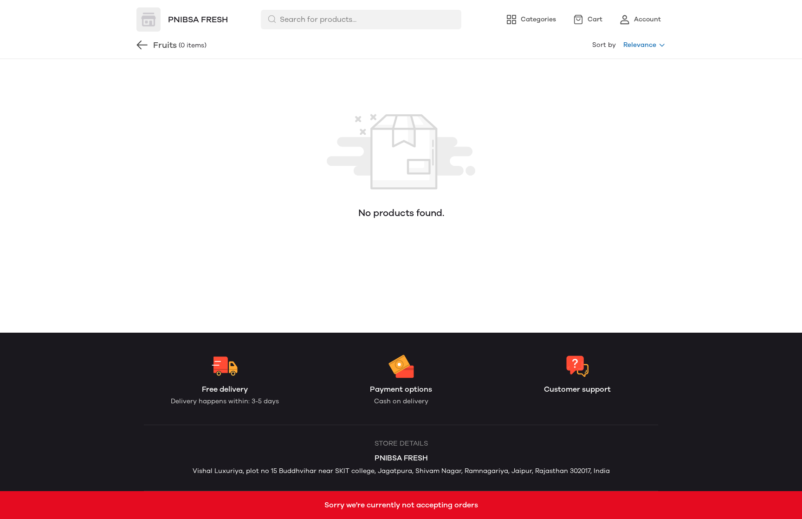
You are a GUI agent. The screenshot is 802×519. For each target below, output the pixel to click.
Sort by (604, 45)
